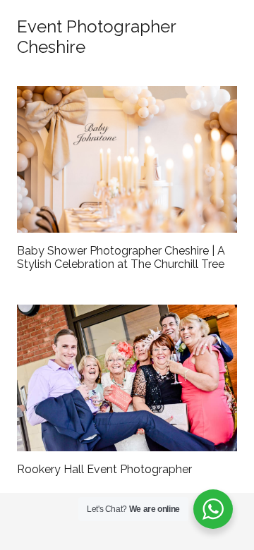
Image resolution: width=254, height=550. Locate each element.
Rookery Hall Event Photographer (104, 469)
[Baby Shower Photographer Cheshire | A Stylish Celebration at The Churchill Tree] (127, 159)
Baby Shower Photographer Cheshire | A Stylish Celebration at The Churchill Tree (121, 257)
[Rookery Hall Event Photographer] (127, 378)
